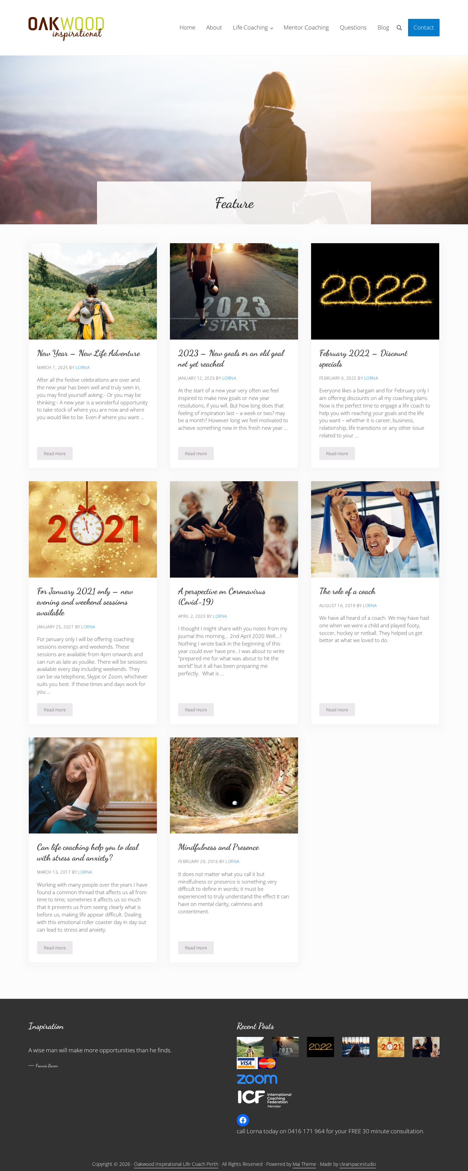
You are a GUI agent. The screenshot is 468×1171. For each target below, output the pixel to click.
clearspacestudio (358, 1164)
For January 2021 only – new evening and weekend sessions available (85, 601)
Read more (58, 454)
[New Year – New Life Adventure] (250, 1047)
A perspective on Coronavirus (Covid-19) (222, 596)
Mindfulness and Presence (218, 847)
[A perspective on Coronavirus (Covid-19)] (426, 1047)
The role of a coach (347, 591)
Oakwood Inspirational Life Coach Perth (176, 1164)
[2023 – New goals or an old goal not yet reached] (285, 1047)
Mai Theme (304, 1164)
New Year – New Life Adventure (88, 353)
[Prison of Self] (355, 1047)
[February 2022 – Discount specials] (320, 1047)
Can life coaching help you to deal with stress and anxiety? (87, 852)
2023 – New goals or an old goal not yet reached (231, 358)
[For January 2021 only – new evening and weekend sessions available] (391, 1047)
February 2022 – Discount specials (363, 358)
